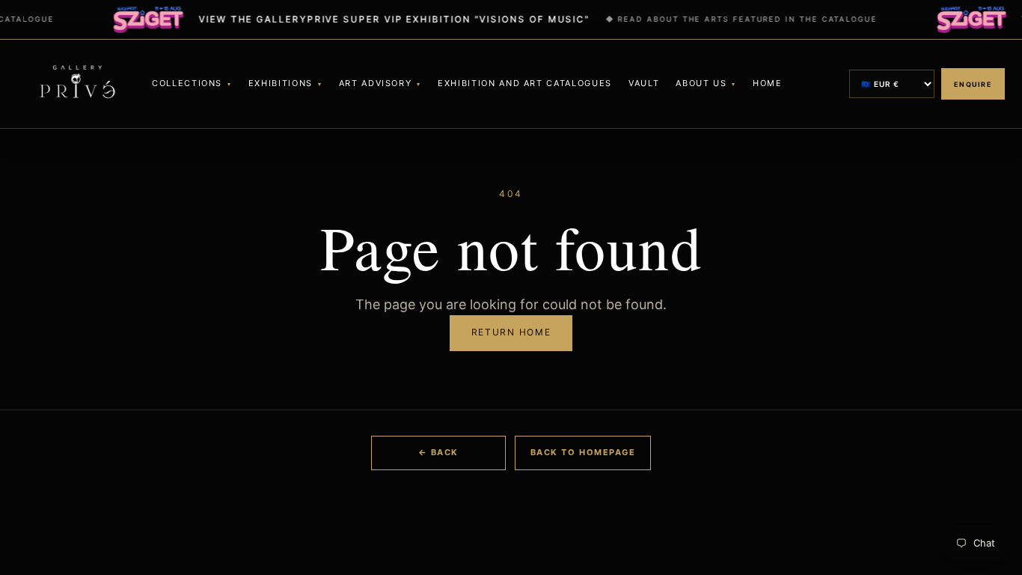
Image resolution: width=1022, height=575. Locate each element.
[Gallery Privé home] (77, 84)
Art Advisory (375, 83)
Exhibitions (280, 83)
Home (768, 83)
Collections (187, 83)
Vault (643, 83)
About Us (701, 83)
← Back (438, 452)
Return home (511, 332)
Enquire (973, 84)
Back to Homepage (583, 452)
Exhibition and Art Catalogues (525, 83)
